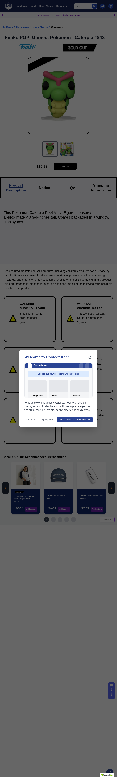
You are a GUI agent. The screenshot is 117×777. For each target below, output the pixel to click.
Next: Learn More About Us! (73, 419)
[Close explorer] (90, 357)
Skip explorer (46, 419)
